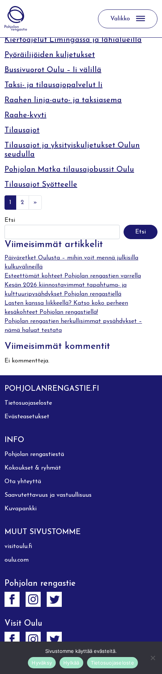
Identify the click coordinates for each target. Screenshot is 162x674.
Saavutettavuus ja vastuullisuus (48, 495)
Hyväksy (42, 663)
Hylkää (71, 663)
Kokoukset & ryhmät (33, 468)
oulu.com (17, 560)
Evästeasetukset (27, 417)
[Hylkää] (152, 658)
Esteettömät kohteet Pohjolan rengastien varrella (73, 276)
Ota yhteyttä (23, 482)
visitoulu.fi (18, 546)
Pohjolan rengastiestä (34, 454)
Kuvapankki (21, 509)
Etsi (10, 220)
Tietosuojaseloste (28, 403)
